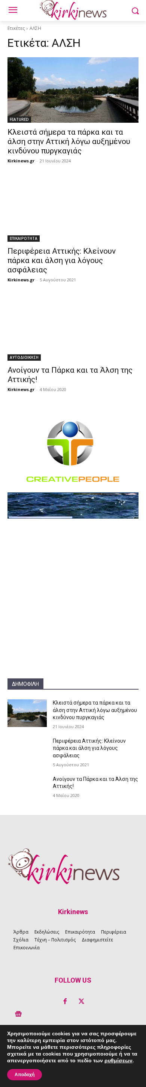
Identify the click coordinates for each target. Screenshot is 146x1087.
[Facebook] (64, 1001)
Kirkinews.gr (20, 161)
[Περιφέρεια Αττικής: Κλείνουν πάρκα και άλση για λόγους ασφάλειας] (73, 209)
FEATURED (19, 119)
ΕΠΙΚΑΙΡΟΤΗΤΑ (23, 238)
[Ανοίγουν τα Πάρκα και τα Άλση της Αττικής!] (73, 328)
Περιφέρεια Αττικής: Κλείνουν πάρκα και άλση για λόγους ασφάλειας (61, 260)
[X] (81, 1001)
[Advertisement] (73, 605)
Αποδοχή (24, 1075)
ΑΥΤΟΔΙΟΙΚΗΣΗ (24, 357)
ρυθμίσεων (118, 1060)
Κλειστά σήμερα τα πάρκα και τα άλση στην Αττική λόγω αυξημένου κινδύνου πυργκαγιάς (68, 141)
